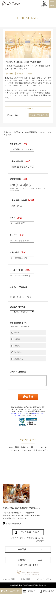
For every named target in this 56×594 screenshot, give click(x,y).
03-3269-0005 (30, 532)
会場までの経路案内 (13, 523)
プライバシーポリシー (45, 579)
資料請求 (22, 560)
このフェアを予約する (39, 115)
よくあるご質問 (9, 579)
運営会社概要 (25, 579)
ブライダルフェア (11, 591)
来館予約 (44, 6)
